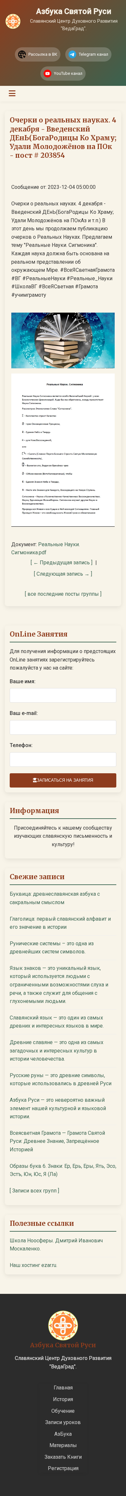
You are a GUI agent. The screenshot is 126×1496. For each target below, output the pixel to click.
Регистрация (63, 1468)
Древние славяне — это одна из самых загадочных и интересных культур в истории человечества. (56, 1050)
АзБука (63, 1434)
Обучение (63, 1411)
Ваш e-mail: (24, 713)
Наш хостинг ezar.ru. (33, 1265)
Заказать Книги (63, 1457)
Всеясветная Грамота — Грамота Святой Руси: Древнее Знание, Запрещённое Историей (57, 1141)
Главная (63, 1388)
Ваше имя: (23, 681)
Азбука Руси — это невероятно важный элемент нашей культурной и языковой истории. (58, 1108)
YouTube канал (68, 73)
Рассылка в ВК (42, 54)
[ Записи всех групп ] (34, 1191)
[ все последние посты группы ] (63, 594)
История (63, 1399)
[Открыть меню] (12, 93)
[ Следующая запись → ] (63, 574)
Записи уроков (63, 1422)
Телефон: (21, 745)
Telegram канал (93, 54)
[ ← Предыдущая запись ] (61, 562)
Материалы (63, 1445)
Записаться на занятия (65, 780)
